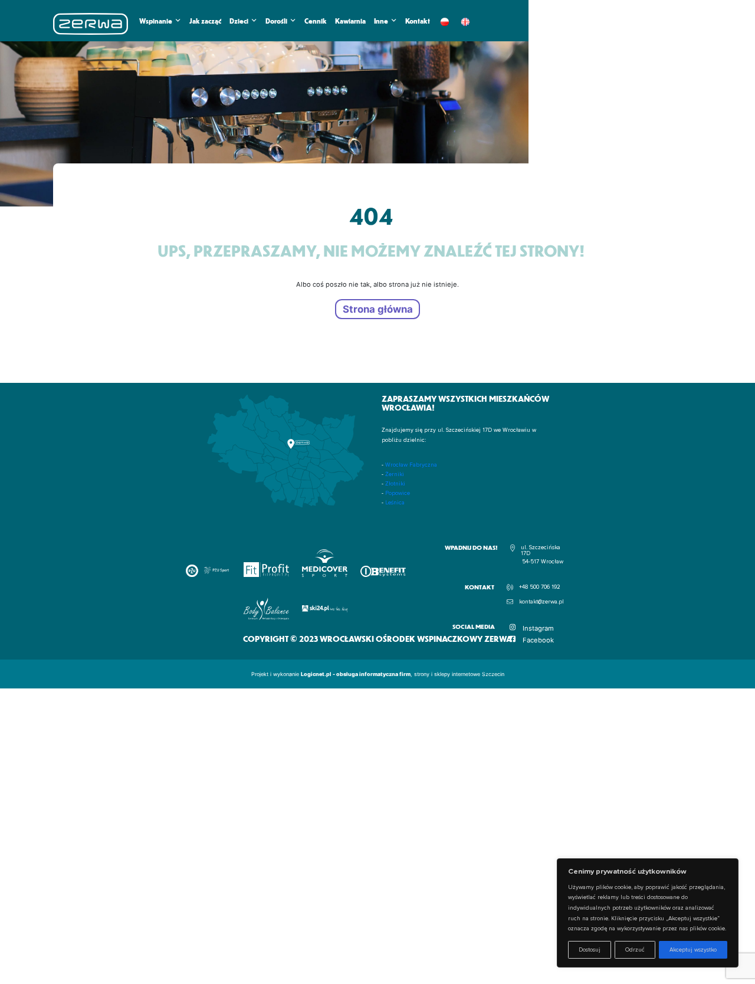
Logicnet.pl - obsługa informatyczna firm (356, 674)
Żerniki (394, 474)
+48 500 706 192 (539, 587)
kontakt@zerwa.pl (541, 602)
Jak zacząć (205, 21)
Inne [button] (381, 21)
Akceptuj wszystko (693, 950)
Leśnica (395, 503)
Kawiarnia (350, 21)
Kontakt (417, 21)
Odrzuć (635, 950)
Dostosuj (589, 950)
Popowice (397, 493)
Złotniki (395, 484)
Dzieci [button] (238, 21)
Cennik (315, 21)
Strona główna (378, 309)
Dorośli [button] (276, 21)
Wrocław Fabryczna (411, 465)
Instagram (538, 628)
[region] (647, 912)
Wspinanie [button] (155, 21)
